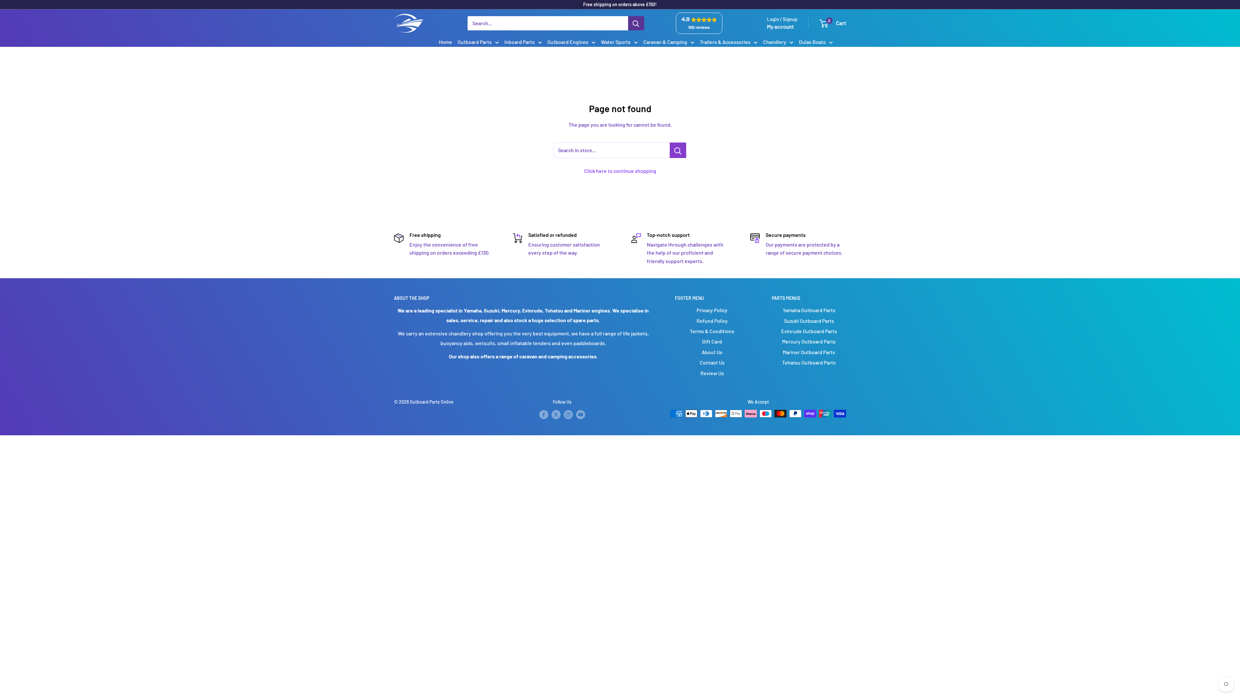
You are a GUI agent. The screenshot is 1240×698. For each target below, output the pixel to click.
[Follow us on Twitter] (556, 414)
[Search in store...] (678, 150)
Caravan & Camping (665, 42)
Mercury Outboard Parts (809, 341)
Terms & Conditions (712, 331)
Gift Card (712, 341)
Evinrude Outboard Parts (809, 331)
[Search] (636, 23)
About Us (712, 352)
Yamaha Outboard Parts (809, 310)
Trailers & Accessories (725, 42)
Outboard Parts (475, 42)
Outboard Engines (567, 42)
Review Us (712, 373)
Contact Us (712, 362)
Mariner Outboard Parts (809, 352)
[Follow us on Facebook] (543, 414)
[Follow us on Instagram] (568, 414)
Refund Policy (712, 321)
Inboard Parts (519, 42)
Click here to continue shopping (620, 171)
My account (780, 26)
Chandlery (774, 42)
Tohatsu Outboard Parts (809, 362)
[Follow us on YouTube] (580, 414)
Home (445, 42)
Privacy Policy (712, 310)
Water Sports (616, 42)
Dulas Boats (812, 42)
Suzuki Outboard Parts (809, 321)
